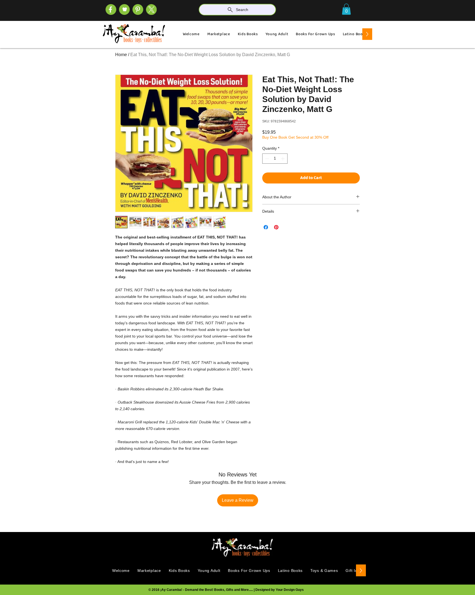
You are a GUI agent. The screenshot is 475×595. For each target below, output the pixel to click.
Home (121, 54)
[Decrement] (266, 158)
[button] (346, 9)
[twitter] (151, 9)
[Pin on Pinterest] (276, 227)
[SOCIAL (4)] (111, 9)
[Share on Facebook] (266, 227)
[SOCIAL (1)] (124, 9)
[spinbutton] (275, 158)
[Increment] (283, 158)
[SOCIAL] (137, 9)
